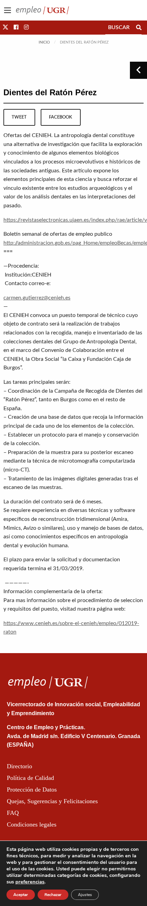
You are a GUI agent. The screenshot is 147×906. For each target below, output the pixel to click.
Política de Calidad (30, 777)
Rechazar (53, 894)
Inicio (44, 42)
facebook (60, 117)
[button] (5, 27)
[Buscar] (139, 27)
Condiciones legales (31, 824)
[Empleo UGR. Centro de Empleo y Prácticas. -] (42, 10)
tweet (19, 117)
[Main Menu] (7, 10)
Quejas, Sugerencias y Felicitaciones (52, 801)
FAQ (13, 812)
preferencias (29, 882)
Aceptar (20, 894)
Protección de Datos (32, 789)
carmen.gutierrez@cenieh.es (36, 298)
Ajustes (85, 894)
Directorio (19, 766)
